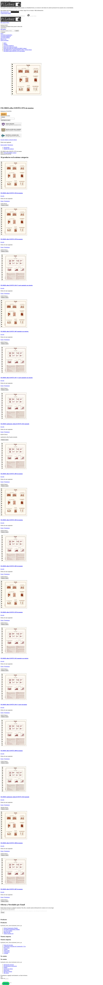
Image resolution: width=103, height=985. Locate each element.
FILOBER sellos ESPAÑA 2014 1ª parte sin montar (14, 704)
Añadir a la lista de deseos (9, 139)
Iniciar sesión (4, 145)
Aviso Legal (6, 950)
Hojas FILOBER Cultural (10, 152)
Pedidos (5, 967)
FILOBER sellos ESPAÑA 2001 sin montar (12, 566)
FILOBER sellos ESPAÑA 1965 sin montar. (12, 520)
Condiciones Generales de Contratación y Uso (15, 946)
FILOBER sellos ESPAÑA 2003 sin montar (12, 473)
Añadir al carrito (5, 120)
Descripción (6, 147)
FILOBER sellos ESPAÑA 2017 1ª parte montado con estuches (17, 377)
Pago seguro (7, 947)
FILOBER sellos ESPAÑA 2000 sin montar (12, 750)
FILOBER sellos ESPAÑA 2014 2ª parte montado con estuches (17, 285)
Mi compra (3, 29)
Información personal (9, 964)
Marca (2, 152)
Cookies (6, 949)
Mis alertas (6, 973)
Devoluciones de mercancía (10, 966)
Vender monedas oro (8, 933)
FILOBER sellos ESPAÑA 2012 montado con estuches (14, 658)
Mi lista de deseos (8, 971)
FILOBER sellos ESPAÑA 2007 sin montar (12, 889)
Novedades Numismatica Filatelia (12, 929)
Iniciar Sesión (7, 13)
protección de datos (97, 916)
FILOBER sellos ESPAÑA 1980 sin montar (12, 843)
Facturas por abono (8, 968)
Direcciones (6, 970)
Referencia (3, 154)
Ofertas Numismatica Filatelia (11, 928)
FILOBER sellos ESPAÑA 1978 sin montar (12, 239)
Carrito (2, 13)
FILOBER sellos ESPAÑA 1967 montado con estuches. (15, 331)
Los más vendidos (8, 930)
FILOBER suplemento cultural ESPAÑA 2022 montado (15, 423)
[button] (51, 22)
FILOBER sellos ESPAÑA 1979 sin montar (12, 612)
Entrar (2, 201)
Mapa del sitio (7, 932)
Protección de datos (8, 945)
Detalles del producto (9, 148)
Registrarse (10, 145)
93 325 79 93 (33, 16)
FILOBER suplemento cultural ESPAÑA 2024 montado (15, 797)
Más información (5, 12)
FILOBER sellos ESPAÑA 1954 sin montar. (12, 193)
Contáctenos (7, 951)
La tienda (6, 953)
